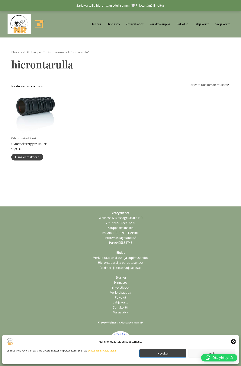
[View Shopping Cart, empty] (39, 24)
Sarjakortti (222, 24)
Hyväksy (163, 353)
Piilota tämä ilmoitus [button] (150, 5)
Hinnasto (113, 24)
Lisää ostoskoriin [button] (27, 157)
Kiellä (211, 353)
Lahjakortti (201, 24)
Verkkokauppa (159, 24)
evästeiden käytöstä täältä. (102, 350)
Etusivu (95, 24)
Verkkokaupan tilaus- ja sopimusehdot (120, 258)
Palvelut (182, 24)
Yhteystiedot (134, 24)
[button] (233, 341)
